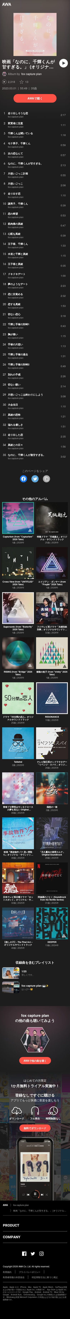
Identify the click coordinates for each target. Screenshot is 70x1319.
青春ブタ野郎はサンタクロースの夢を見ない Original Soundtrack (18, 809)
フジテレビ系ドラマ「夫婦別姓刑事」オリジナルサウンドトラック (52, 629)
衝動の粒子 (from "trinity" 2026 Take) (51, 673)
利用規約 (7, 1271)
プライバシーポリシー (29, 1271)
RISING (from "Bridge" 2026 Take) (18, 673)
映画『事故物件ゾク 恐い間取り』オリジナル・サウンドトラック (18, 854)
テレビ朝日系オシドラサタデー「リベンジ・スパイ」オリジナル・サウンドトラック (52, 764)
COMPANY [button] (11, 1237)
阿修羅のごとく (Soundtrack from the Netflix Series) (52, 898)
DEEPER (52, 942)
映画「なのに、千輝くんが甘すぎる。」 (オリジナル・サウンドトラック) (40, 1210)
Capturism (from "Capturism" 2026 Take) (18, 538)
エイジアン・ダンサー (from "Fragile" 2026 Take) (52, 583)
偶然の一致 (52, 806)
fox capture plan (31, 74)
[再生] (63, 63)
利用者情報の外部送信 (13, 1277)
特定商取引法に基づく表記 (45, 1277)
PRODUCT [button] (11, 1225)
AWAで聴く (35, 98)
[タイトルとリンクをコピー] (46, 478)
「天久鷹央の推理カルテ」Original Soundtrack (52, 853)
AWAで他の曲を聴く (35, 1060)
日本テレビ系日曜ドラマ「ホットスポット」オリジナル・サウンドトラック (18, 899)
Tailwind (18, 761)
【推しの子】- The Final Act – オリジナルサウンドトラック (18, 943)
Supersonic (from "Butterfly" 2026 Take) (18, 628)
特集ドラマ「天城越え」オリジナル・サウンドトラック (52, 538)
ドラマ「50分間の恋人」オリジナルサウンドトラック (18, 718)
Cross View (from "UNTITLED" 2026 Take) (18, 583)
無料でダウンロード (35, 1128)
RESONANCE (52, 716)
